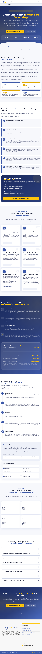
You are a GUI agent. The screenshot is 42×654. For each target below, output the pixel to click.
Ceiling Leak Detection (26, 634)
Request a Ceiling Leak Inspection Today (21, 198)
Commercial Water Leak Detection (28, 632)
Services (6, 4)
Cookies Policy (5, 646)
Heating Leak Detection (26, 630)
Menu (38, 1)
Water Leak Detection (26, 628)
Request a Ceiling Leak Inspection (16, 31)
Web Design (33, 652)
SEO (37, 652)
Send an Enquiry (31, 31)
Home (2, 4)
